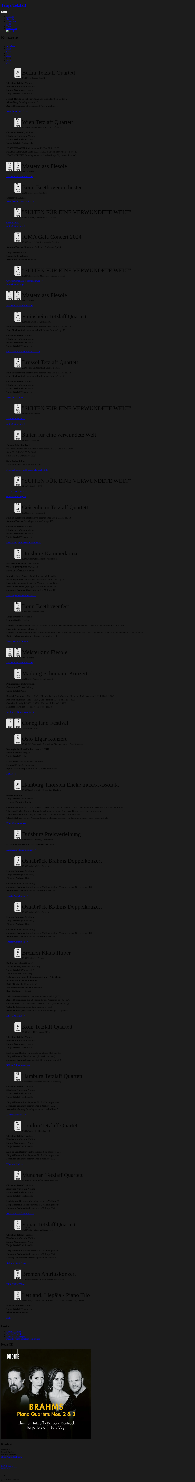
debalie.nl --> (12, 222)
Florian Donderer (13, 1332)
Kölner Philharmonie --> (18, 1065)
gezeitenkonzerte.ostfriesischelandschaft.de (27, 470)
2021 (8, 51)
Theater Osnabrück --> (17, 896)
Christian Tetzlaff (13, 1334)
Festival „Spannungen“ (16, 1336)
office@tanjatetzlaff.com (11, 1457)
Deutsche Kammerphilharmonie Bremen (23, 1339)
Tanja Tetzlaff (13, 5)
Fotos (8, 24)
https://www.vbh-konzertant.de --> (23, 351)
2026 (8, 63)
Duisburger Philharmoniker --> (21, 595)
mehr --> (10, 1317)
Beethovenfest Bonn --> (17, 641)
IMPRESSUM (7, 1466)
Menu (4, 12)
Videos (9, 26)
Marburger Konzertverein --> (20, 712)
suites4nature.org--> (16, 226)
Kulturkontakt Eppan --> (18, 1263)
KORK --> (11, 773)
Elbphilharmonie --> (16, 823)
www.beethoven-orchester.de (20, 201)
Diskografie (11, 21)
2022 (8, 53)
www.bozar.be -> (14, 397)
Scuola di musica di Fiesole (19, 176)
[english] (10, 31)
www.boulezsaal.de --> (17, 111)
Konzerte (10, 17)
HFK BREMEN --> (15, 1015)
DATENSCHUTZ (9, 1468)
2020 (8, 48)
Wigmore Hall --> (15, 1164)
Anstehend (10, 46)
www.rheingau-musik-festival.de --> (23, 542)
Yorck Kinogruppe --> (17, 491)
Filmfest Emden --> (15, 418)
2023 (8, 56)
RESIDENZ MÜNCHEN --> (20, 1213)
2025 (8, 60)
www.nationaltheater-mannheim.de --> (25, 280)
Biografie (10, 19)
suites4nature (11, 28)
